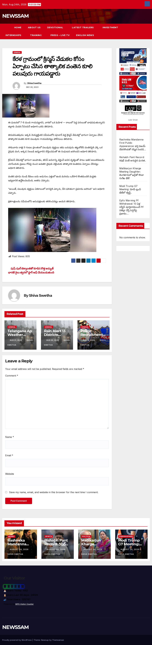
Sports (48, 536)
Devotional (55, 27)
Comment (11, 375)
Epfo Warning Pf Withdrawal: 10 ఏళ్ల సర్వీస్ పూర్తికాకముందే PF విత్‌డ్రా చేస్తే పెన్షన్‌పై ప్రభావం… (131, 207)
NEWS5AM (15, 16)
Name (9, 436)
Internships (13, 35)
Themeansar (58, 640)
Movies (11, 536)
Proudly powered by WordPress (17, 640)
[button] (142, 31)
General (17, 52)
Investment (110, 27)
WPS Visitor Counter (24, 604)
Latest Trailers (83, 27)
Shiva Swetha (34, 83)
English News (85, 35)
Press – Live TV (60, 35)
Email (9, 455)
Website (9, 473)
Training (36, 35)
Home (17, 27)
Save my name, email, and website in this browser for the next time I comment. (53, 492)
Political (86, 536)
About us (34, 27)
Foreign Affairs (126, 536)
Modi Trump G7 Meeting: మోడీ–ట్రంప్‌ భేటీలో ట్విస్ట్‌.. (130, 189)
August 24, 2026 (19, 549)
